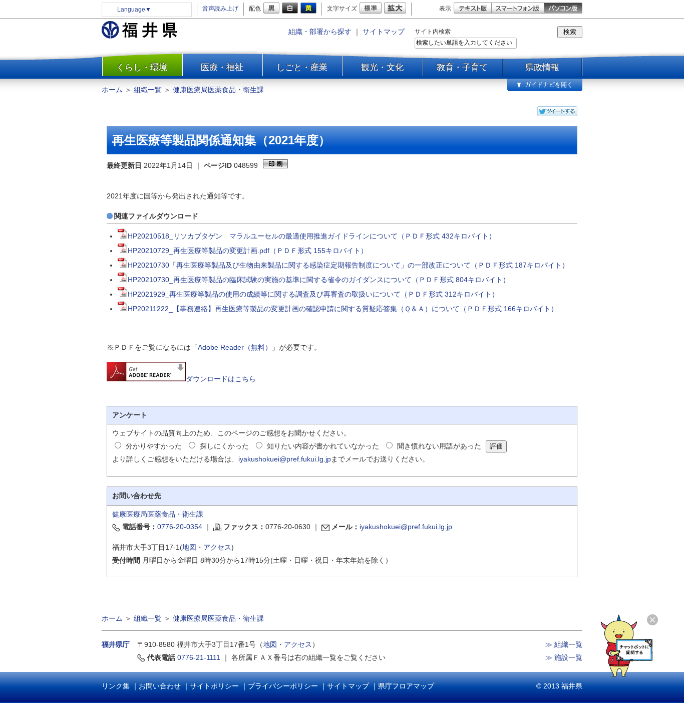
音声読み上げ (220, 8)
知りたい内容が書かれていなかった (323, 446)
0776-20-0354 (179, 527)
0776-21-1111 (198, 657)
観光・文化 (382, 67)
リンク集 (116, 686)
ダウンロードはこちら (221, 379)
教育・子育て (462, 67)
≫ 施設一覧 (563, 657)
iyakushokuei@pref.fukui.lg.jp (284, 459)
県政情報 (542, 67)
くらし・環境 (141, 67)
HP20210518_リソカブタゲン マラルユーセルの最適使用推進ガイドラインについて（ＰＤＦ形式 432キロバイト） (312, 236)
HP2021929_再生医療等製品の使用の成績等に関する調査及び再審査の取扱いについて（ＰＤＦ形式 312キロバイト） (313, 294)
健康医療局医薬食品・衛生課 (218, 90)
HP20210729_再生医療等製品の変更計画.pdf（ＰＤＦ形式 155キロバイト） (248, 251)
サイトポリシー (214, 686)
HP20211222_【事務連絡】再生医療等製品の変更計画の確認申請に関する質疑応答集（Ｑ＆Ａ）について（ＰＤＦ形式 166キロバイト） (343, 309)
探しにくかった (224, 446)
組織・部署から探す (320, 32)
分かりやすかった (154, 446)
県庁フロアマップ (406, 686)
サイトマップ (384, 32)
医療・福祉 (222, 67)
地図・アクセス (206, 547)
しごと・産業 (301, 67)
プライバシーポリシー (283, 686)
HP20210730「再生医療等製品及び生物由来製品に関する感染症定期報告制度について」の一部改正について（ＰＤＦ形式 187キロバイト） (348, 265)
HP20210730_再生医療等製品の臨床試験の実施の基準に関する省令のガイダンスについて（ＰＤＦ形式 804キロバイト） (319, 280)
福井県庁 (116, 644)
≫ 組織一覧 (563, 644)
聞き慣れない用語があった (439, 446)
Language (134, 9)
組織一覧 (148, 90)
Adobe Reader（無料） (235, 347)
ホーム (112, 90)
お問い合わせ (160, 686)
